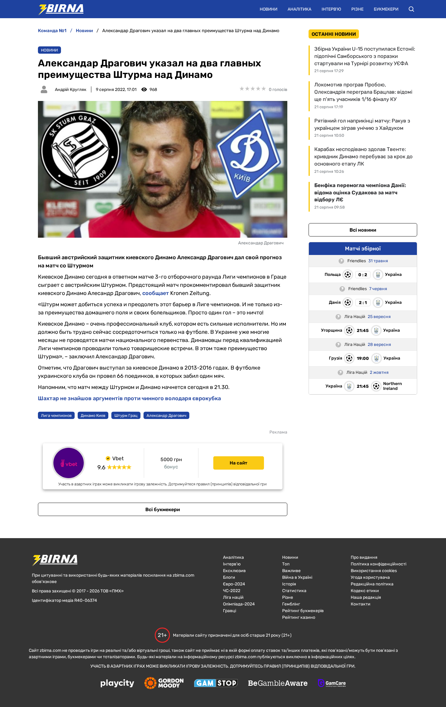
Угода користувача (370, 577)
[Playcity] (117, 684)
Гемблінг (291, 604)
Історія (289, 584)
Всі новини (363, 230)
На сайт (238, 463)
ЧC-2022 (231, 590)
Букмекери (386, 9)
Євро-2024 (234, 584)
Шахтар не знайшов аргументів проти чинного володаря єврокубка (129, 398)
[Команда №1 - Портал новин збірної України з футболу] (57, 9)
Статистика (294, 590)
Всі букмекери (162, 509)
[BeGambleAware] (278, 683)
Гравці (229, 610)
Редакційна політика (372, 584)
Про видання (364, 557)
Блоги (229, 577)
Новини (268, 9)
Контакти (360, 604)
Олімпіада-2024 (239, 604)
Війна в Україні (297, 577)
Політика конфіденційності (378, 564)
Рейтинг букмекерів (303, 610)
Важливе (291, 570)
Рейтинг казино (298, 617)
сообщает (155, 293)
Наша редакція (366, 597)
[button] (411, 9)
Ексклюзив (234, 570)
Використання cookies (374, 570)
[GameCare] (332, 683)
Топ (285, 564)
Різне (357, 9)
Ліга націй (233, 597)
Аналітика (299, 9)
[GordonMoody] (164, 683)
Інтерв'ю (331, 9)
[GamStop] (216, 683)
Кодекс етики (365, 590)
